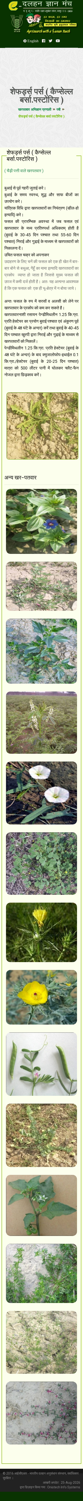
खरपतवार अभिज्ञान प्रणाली (34, 109)
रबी (58, 109)
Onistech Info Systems (63, 1487)
